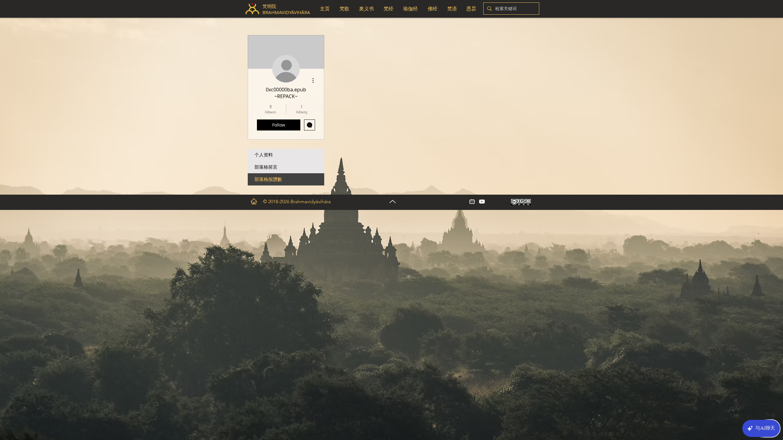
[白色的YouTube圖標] (481, 201)
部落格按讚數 (268, 179)
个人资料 (263, 155)
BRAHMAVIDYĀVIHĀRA (286, 12)
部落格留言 (265, 167)
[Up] (392, 201)
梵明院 (269, 6)
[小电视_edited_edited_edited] (472, 201)
